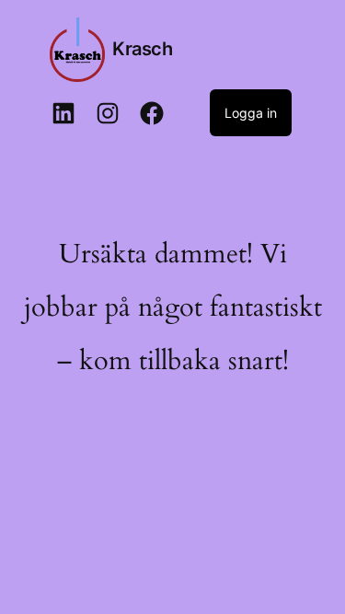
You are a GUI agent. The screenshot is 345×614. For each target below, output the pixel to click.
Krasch (142, 49)
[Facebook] (152, 113)
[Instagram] (107, 113)
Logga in (250, 113)
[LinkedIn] (63, 113)
